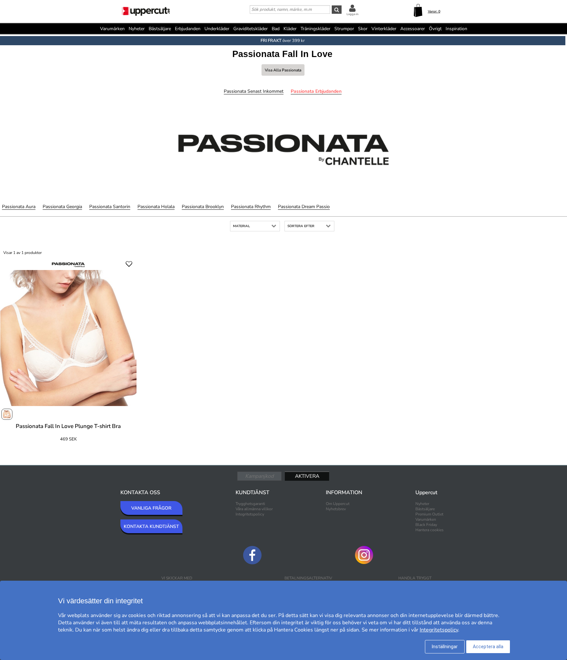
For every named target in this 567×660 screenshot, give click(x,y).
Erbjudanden (187, 29)
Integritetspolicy (250, 514)
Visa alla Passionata (283, 70)
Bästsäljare (160, 29)
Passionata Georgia (62, 207)
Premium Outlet (429, 514)
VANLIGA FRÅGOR (151, 508)
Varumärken (112, 29)
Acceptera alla (488, 646)
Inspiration (456, 29)
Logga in (352, 14)
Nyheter (137, 29)
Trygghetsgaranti (250, 503)
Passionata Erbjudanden (316, 91)
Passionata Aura (18, 207)
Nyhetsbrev (336, 509)
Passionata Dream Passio (304, 207)
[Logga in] (352, 8)
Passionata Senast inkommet (254, 91)
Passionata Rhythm (251, 207)
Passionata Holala (156, 207)
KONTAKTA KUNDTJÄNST (151, 526)
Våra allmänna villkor (254, 509)
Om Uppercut (337, 503)
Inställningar (445, 646)
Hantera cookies (429, 530)
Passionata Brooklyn (203, 207)
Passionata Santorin (109, 207)
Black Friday (426, 524)
